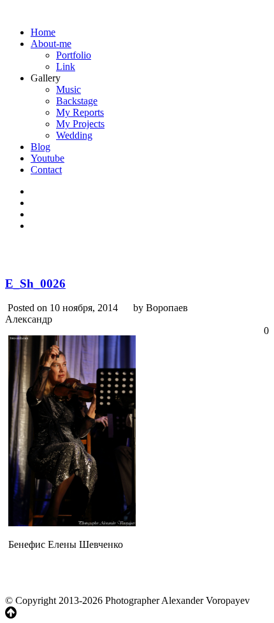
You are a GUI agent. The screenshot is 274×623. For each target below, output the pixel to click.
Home (43, 32)
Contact (46, 169)
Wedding (74, 135)
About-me (51, 43)
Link (65, 66)
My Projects (80, 123)
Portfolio (73, 55)
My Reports (80, 112)
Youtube (47, 158)
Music (68, 89)
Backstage (76, 100)
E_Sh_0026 (35, 283)
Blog (40, 146)
